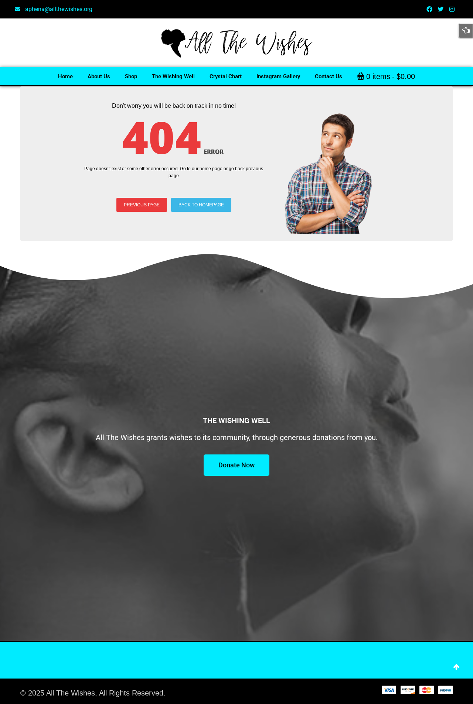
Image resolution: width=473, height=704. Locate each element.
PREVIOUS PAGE (142, 204)
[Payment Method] (388, 689)
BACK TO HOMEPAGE (201, 204)
